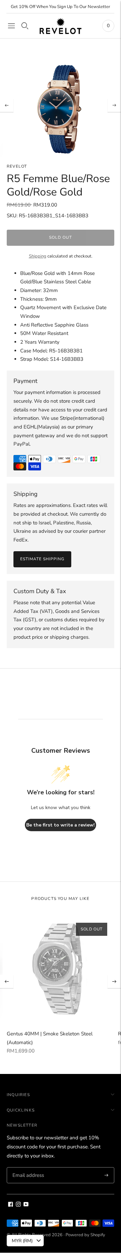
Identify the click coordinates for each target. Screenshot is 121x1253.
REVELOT (17, 166)
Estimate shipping (42, 559)
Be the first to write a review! (60, 825)
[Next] (114, 105)
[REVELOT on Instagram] (18, 1205)
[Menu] (11, 25)
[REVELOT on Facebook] (10, 1205)
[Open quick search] (25, 25)
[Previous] (6, 105)
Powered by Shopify (85, 1235)
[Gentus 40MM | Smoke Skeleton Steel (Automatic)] (60, 969)
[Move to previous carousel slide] (6, 981)
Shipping (37, 256)
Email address (27, 1167)
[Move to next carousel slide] (114, 981)
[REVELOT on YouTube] (26, 1205)
